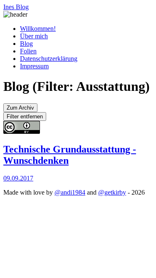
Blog (26, 43)
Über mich (34, 36)
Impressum (34, 66)
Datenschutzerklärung (48, 58)
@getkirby (112, 192)
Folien (28, 51)
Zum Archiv (20, 108)
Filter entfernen (25, 116)
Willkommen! (38, 28)
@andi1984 (69, 192)
